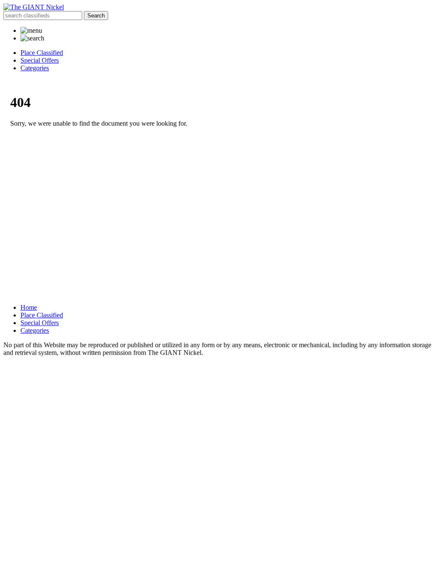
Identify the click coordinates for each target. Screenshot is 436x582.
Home (28, 307)
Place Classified (41, 52)
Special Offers (39, 60)
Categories (34, 68)
